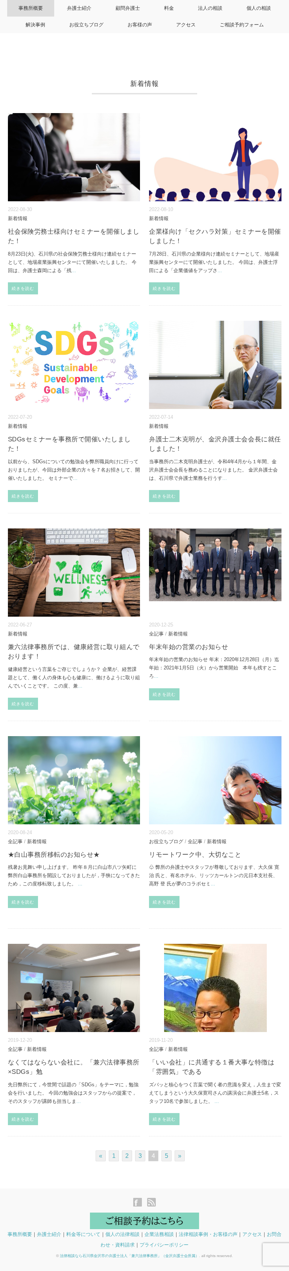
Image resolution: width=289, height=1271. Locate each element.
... (73, 270)
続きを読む (23, 288)
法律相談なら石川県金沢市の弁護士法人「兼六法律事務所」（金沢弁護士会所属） (129, 1256)
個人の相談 (258, 8)
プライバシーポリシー (164, 1245)
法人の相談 (210, 8)
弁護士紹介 (79, 8)
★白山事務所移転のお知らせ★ (54, 854)
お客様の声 (140, 25)
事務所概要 (30, 8)
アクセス (186, 25)
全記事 (156, 634)
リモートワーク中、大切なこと (195, 854)
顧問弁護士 (128, 8)
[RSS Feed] (151, 1203)
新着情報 (17, 218)
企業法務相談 (159, 1234)
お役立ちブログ (86, 25)
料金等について (83, 1234)
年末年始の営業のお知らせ (188, 647)
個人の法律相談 (122, 1234)
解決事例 (35, 25)
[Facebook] (139, 1203)
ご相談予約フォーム (242, 25)
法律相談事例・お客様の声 (208, 1234)
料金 (169, 8)
